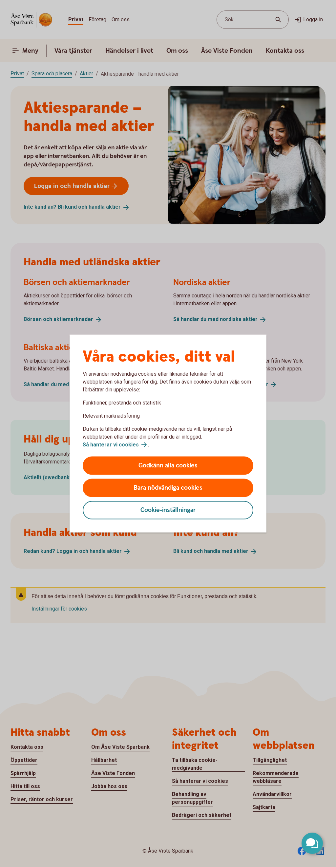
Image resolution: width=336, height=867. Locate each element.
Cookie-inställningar (168, 510)
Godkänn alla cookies (168, 466)
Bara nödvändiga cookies (168, 488)
